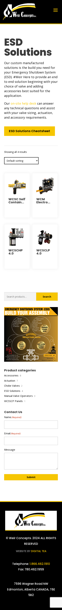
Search (47, 296)
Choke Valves (12, 385)
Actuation (9, 380)
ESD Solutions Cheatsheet (29, 131)
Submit (31, 477)
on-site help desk (23, 103)
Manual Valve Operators (18, 396)
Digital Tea (38, 551)
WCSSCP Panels (13, 401)
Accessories (11, 375)
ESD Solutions (12, 390)
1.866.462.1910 (39, 564)
